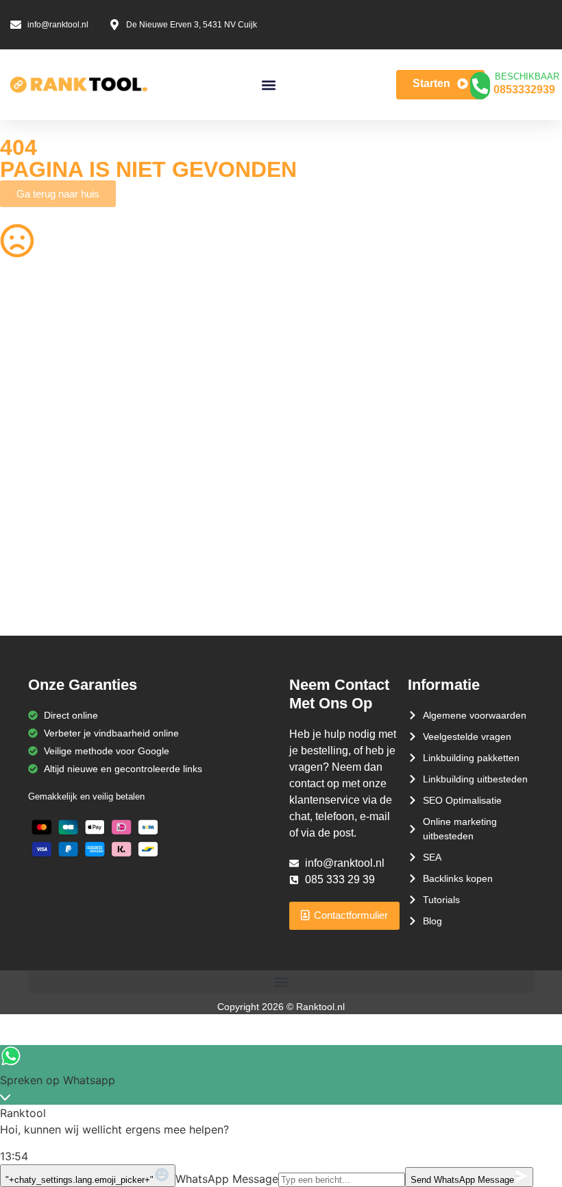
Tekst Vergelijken (327, 501)
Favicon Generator (332, 582)
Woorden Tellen (180, 341)
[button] (268, 84)
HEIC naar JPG (324, 421)
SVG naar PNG (33, 501)
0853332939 (524, 89)
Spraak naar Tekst (39, 475)
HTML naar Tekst (37, 582)
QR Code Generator (44, 341)
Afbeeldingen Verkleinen (343, 341)
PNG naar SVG (33, 394)
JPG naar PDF (177, 421)
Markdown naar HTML (48, 555)
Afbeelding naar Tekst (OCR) (208, 475)
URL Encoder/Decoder (194, 528)
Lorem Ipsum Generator (52, 528)
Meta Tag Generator (335, 555)
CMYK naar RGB (182, 555)
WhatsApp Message (226, 1179)
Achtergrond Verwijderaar (201, 394)
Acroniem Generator (335, 368)
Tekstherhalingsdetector (51, 608)
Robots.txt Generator (45, 368)
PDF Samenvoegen (42, 421)
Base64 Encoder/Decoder (347, 528)
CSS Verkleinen (179, 368)
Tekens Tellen (29, 448)
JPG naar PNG (323, 475)
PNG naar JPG (323, 448)
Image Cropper (324, 394)
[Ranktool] (78, 85)
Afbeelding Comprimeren (200, 448)
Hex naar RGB (177, 501)
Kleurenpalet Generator (197, 582)
